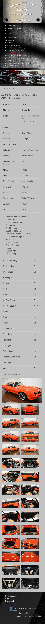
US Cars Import (8, 88)
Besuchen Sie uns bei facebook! (28, 611)
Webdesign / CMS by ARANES (29, 617)
